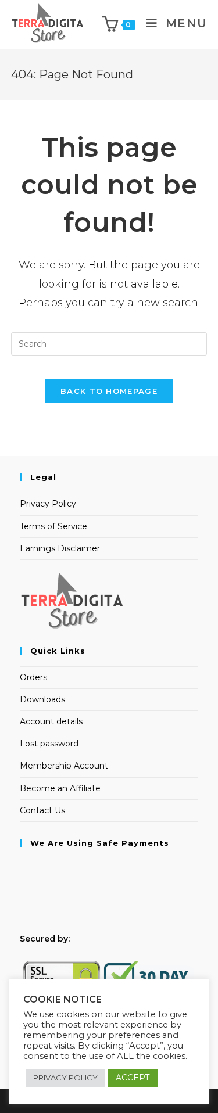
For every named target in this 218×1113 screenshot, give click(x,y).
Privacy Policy (48, 503)
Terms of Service (53, 526)
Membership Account (64, 765)
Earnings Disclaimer (60, 548)
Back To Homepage (109, 391)
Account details (51, 721)
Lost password (49, 743)
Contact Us (42, 810)
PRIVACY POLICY (65, 1077)
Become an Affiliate (60, 788)
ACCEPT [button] (132, 1077)
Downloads (42, 699)
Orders (33, 677)
